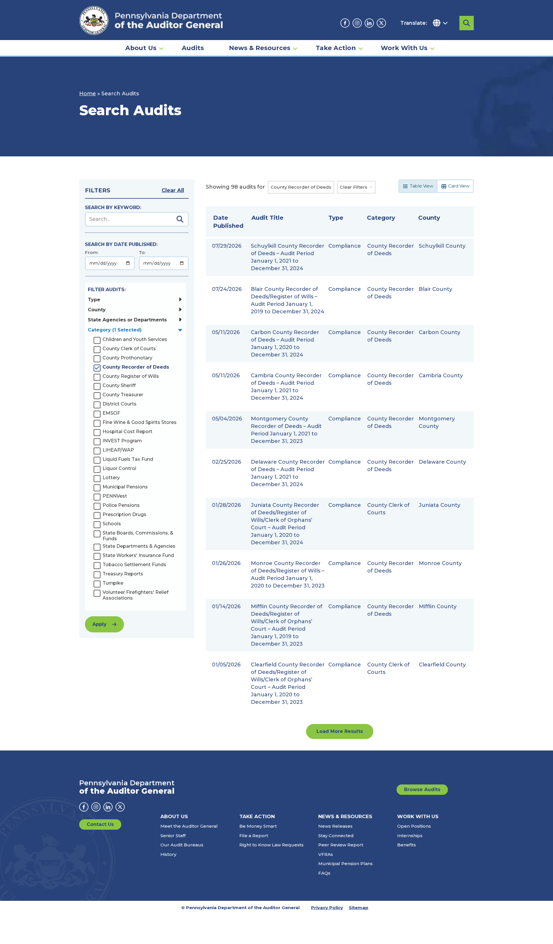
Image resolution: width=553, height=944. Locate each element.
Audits (193, 48)
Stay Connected (336, 835)
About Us (140, 48)
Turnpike (113, 583)
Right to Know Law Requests (271, 845)
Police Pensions (121, 505)
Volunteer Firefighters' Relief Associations (135, 595)
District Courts (120, 404)
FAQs (324, 873)
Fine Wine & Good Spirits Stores (140, 422)
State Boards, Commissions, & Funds (138, 535)
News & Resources (259, 48)
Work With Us (404, 48)
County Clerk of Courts (129, 348)
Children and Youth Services (135, 339)
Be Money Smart (258, 826)
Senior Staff (172, 835)
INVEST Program (122, 440)
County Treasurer (123, 394)
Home (87, 93)
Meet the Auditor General (189, 826)
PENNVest (115, 496)
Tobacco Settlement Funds (134, 564)
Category (115, 330)
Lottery (111, 477)
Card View (458, 186)
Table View (421, 186)
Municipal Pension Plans (345, 863)
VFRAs (325, 854)
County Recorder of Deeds (136, 367)
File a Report (253, 835)
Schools (112, 523)
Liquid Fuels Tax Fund (128, 459)
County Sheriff (119, 385)
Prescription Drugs (124, 514)
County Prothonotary (127, 358)
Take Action (336, 48)
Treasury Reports (123, 574)
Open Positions (414, 826)
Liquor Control (119, 468)
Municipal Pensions (125, 487)
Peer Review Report (340, 845)
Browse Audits (422, 789)
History (168, 854)
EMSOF (111, 413)
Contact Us (100, 824)
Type (94, 299)
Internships (410, 835)
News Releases (335, 826)
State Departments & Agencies (139, 546)
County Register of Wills (131, 376)
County (97, 309)
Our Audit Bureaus (181, 845)
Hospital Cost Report (127, 431)
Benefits (406, 845)
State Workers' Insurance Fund (138, 555)
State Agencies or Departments (127, 320)
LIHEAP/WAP (118, 450)
